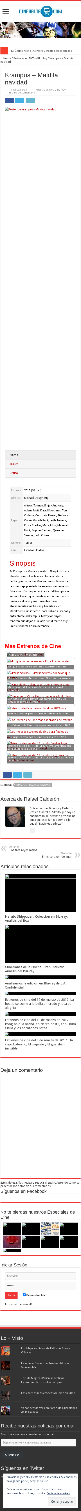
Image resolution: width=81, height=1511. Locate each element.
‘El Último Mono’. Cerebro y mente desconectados (41, 50)
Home (7, 58)
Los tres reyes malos (23, 848)
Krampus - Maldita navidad (33, 784)
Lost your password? (18, 1304)
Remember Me (35, 1295)
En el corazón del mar (57, 855)
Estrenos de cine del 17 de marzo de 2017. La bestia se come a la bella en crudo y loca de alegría (39, 1004)
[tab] (40, 454)
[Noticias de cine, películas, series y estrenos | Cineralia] (40, 10)
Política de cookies (58, 1493)
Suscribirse (12, 1455)
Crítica (14, 473)
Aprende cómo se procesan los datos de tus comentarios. (39, 1184)
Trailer (14, 464)
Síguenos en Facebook (23, 1191)
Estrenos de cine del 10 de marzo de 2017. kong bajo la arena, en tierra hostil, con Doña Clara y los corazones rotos (40, 1024)
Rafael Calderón (18, 89)
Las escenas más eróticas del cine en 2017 (48, 1393)
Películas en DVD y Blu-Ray (30, 58)
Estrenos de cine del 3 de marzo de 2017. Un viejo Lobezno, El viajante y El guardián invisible (39, 1044)
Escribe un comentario (22, 92)
